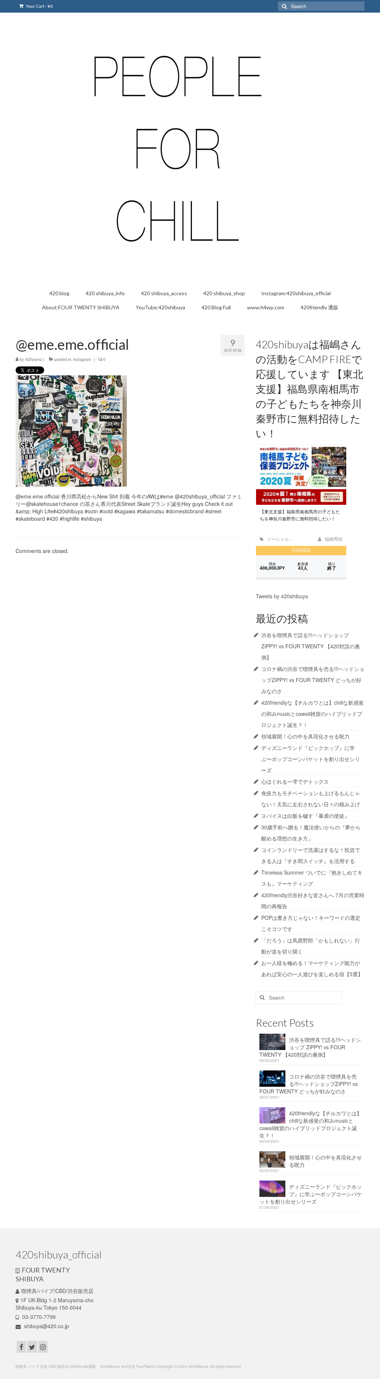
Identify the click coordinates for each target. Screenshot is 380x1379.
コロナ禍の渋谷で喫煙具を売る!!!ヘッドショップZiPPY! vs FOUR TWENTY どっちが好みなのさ (312, 680)
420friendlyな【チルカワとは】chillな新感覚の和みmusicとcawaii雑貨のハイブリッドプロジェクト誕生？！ (312, 713)
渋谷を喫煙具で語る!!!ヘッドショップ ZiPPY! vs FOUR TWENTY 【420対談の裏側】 (310, 646)
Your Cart (39, 6)
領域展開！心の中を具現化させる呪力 (305, 736)
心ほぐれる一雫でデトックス (295, 781)
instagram (82, 359)
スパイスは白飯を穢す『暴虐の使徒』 (305, 815)
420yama (33, 359)
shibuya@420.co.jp (46, 1326)
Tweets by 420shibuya (282, 596)
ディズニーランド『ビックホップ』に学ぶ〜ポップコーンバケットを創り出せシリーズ (310, 759)
